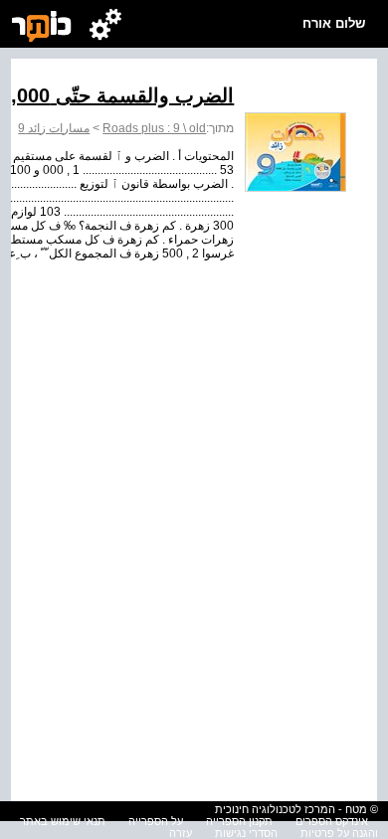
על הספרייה (155, 821)
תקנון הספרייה (239, 821)
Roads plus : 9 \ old (154, 128)
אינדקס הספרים (331, 821)
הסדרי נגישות (246, 833)
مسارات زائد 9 (54, 128)
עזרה (180, 833)
